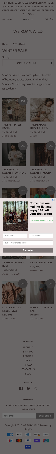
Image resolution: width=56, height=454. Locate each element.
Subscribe (28, 250)
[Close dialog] (54, 200)
